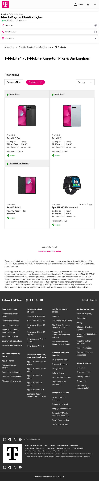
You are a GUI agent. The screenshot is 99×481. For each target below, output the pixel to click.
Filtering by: (12, 75)
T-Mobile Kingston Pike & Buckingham (35, 47)
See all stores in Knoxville (49, 251)
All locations (9, 47)
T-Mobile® (33, 82)
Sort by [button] (85, 82)
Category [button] (11, 82)
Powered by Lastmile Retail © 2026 (49, 476)
